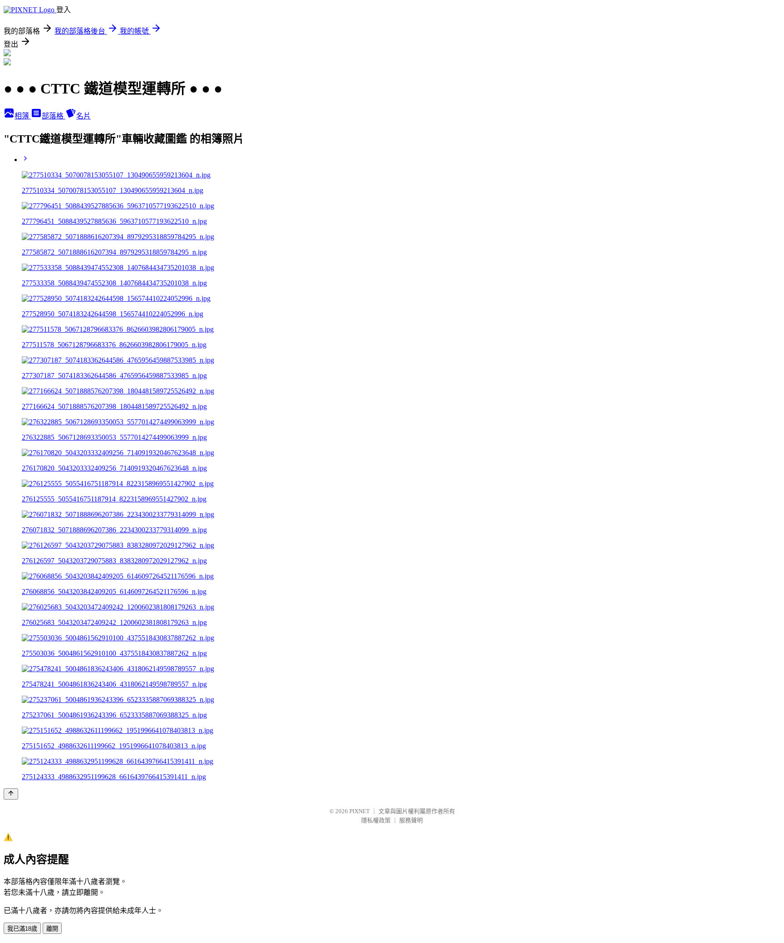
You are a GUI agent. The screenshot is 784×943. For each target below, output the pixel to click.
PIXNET (359, 811)
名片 (83, 116)
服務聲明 (411, 820)
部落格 (53, 116)
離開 (52, 928)
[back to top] (11, 794)
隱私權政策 (376, 820)
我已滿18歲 (22, 928)
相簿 (23, 116)
